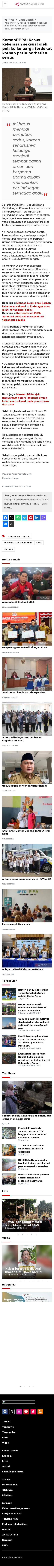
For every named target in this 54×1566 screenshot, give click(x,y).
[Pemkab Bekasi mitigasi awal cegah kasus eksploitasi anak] (27, 905)
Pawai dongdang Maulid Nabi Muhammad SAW (23, 1223)
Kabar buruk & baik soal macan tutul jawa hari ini (23, 1270)
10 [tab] (47, 1280)
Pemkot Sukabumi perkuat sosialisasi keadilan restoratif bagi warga (33, 1177)
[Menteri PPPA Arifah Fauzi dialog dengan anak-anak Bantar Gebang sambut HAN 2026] (27, 812)
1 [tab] (18, 1234)
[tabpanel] (27, 1215)
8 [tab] (38, 1280)
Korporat (7, 1540)
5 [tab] (36, 1234)
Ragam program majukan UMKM (24, 1375)
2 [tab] (22, 1234)
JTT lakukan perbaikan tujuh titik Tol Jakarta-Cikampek (31, 1148)
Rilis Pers (7, 1495)
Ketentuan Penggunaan (16, 1508)
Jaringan (7, 1503)
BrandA (6, 1529)
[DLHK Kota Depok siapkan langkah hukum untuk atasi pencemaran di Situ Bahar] (9, 1164)
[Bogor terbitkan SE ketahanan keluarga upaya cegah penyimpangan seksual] (27, 767)
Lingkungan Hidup (12, 1471)
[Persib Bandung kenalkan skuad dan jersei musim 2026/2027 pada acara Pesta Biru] (9, 1040)
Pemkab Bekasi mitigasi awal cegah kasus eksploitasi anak (24, 923)
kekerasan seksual (19, 536)
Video (6, 1238)
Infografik (8, 1284)
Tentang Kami (10, 1518)
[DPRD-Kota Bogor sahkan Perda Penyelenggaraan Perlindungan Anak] (27, 628)
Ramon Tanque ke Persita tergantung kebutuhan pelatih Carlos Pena (33, 993)
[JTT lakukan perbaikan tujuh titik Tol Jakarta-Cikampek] (9, 1150)
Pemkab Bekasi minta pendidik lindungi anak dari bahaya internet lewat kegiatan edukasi (26, 737)
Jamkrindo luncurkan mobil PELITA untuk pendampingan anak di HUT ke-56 (26, 877)
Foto (5, 1191)
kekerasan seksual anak (18, 543)
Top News (8, 1073)
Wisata (6, 1479)
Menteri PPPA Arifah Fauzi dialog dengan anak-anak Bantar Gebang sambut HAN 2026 (27, 830)
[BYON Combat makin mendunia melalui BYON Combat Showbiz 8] (9, 1008)
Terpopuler (9, 980)
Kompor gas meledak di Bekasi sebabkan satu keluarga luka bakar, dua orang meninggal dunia (26, 1115)
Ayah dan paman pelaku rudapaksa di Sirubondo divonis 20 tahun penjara (25, 691)
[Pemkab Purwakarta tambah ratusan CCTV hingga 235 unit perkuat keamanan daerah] (9, 1132)
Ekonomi (7, 1455)
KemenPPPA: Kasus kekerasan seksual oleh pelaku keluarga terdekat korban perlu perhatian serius (25, 25)
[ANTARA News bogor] (30, 4)
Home (11, 19)
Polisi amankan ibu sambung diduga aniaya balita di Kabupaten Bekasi (24, 968)
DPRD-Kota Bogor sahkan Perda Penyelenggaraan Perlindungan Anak (24, 646)
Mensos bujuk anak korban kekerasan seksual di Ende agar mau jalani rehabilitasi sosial (26, 306)
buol (39, 543)
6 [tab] (29, 1280)
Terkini (6, 1421)
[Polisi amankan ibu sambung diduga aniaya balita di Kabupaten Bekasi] (27, 950)
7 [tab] (33, 1280)
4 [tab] (31, 1234)
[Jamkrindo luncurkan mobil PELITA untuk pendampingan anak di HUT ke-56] (27, 860)
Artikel (6, 1466)
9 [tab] (42, 1280)
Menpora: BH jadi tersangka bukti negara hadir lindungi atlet (22, 600)
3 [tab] (27, 1234)
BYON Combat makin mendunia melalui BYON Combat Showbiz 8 (32, 1007)
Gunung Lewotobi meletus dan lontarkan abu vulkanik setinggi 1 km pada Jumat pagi (33, 1023)
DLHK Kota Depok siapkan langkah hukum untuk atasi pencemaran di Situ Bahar (34, 1163)
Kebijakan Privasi (11, 1513)
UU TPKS (8, 549)
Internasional (9, 1484)
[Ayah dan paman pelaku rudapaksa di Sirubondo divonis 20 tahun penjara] (27, 673)
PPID (5, 1545)
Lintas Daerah (26, 19)
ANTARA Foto (10, 1534)
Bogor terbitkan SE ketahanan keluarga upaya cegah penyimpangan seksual (26, 784)
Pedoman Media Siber (14, 1524)
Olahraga (7, 1490)
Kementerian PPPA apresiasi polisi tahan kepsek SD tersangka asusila (23, 316)
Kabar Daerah (10, 1450)
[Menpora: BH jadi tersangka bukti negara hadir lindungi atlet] (27, 583)
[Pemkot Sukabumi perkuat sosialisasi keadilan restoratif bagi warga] (9, 1179)
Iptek (5, 1461)
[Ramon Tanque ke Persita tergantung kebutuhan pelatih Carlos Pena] (9, 994)
